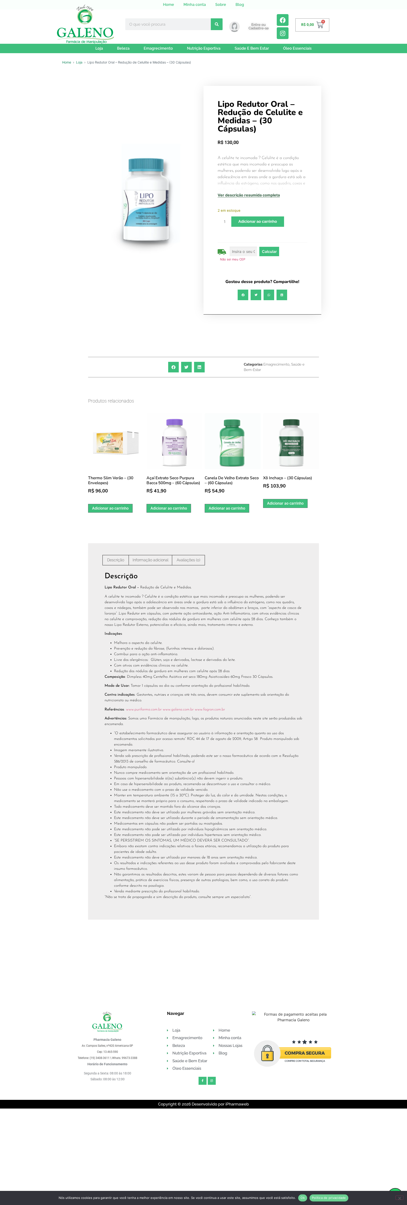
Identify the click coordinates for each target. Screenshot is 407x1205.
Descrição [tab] (115, 560)
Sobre (220, 4)
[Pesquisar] (217, 24)
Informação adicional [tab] (150, 560)
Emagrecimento (158, 48)
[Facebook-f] (203, 1081)
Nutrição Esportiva (203, 48)
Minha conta (194, 4)
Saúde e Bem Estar (252, 48)
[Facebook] (283, 20)
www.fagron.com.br (210, 709)
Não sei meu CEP (232, 259)
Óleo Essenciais (297, 48)
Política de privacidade (329, 1198)
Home (168, 4)
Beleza (123, 48)
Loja (99, 48)
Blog (240, 4)
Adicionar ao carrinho (257, 221)
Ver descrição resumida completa (249, 195)
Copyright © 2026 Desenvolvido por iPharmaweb (203, 1104)
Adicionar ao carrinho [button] (110, 508)
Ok (303, 1198)
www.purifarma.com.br (144, 709)
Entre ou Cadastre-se (258, 26)
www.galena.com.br (178, 709)
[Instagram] (283, 33)
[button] (243, 295)
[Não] (399, 1198)
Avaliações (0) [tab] (188, 560)
